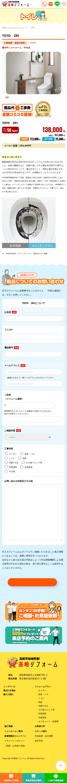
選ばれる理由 (9, 690)
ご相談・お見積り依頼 (15, 746)
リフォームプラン (43, 686)
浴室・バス (30, 454)
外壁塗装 (13, 467)
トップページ (9, 686)
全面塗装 (29, 467)
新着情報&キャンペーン (15, 736)
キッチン (13, 454)
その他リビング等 (34, 462)
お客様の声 (40, 726)
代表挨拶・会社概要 (44, 736)
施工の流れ (8, 694)
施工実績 (9, 726)
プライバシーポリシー (15, 741)
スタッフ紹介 (41, 731)
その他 (12, 471)
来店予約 (39, 741)
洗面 (26, 458)
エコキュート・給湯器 (48, 721)
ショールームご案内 (14, 731)
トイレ (12, 458)
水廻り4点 (14, 462)
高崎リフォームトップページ (13, 27)
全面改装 (42, 717)
